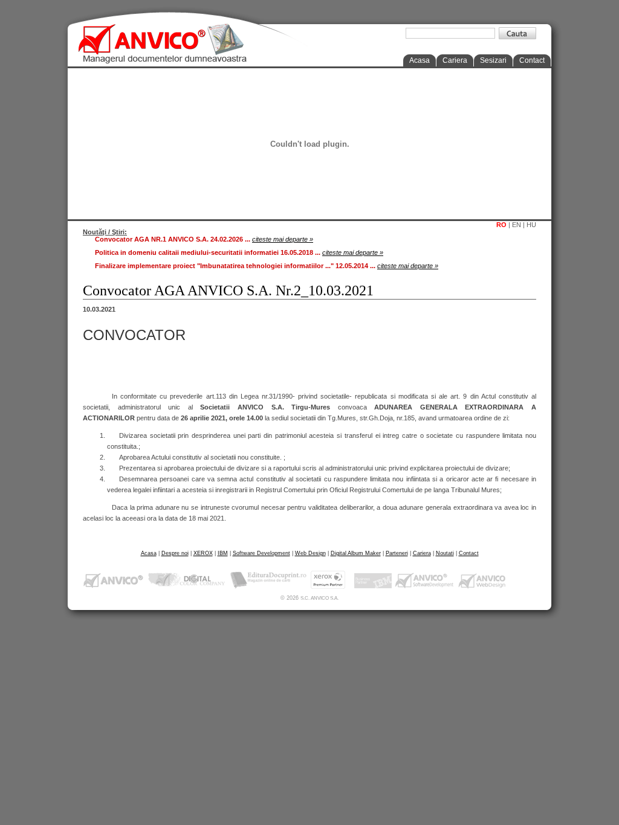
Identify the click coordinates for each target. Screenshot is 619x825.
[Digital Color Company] (186, 580)
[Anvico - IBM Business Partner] (373, 580)
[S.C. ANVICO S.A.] (113, 580)
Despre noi (175, 553)
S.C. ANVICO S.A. (319, 598)
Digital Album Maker (356, 553)
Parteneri (397, 553)
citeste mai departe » (282, 239)
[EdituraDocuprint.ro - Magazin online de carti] (268, 580)
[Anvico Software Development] (425, 580)
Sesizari (493, 60)
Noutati (445, 553)
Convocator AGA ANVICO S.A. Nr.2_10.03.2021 (228, 290)
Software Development (261, 553)
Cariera (454, 60)
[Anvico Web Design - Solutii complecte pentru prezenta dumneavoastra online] (482, 580)
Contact (532, 60)
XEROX (203, 553)
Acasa (419, 60)
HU (531, 224)
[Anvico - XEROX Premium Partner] (331, 580)
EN (516, 224)
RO (501, 224)
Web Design (310, 553)
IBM (223, 553)
